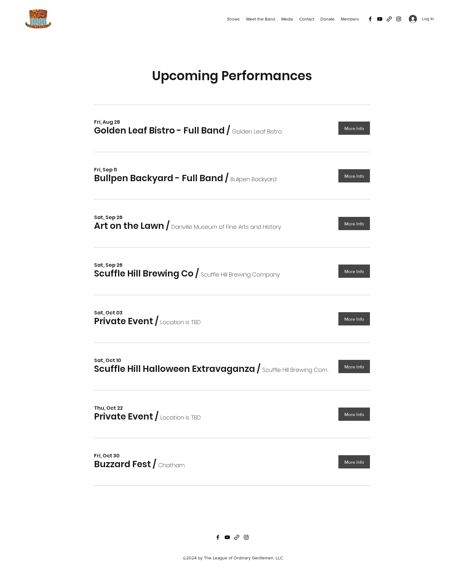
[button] (159, 131)
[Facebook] (370, 19)
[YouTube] (380, 19)
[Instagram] (399, 19)
